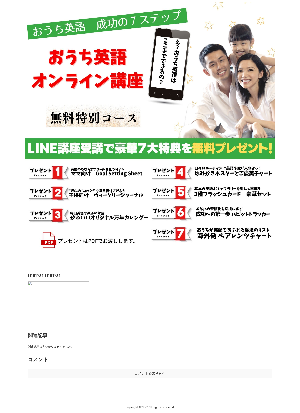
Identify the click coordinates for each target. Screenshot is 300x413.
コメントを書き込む (150, 373)
